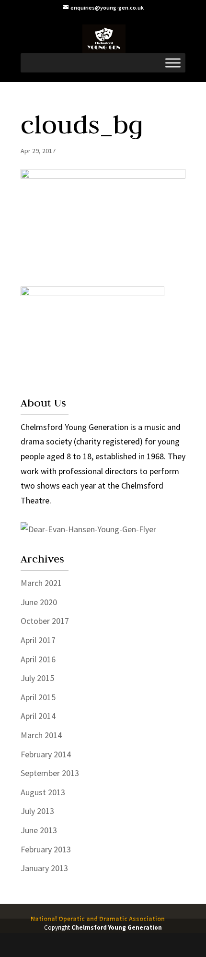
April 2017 (38, 640)
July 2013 (37, 810)
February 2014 (46, 754)
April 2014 (38, 715)
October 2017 (45, 620)
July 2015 (37, 677)
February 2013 (46, 849)
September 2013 (50, 772)
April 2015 (38, 697)
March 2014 (41, 735)
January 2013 (44, 867)
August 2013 (43, 792)
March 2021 (41, 582)
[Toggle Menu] (173, 62)
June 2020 (39, 602)
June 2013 (39, 830)
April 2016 (38, 659)
